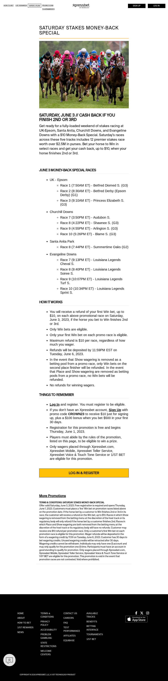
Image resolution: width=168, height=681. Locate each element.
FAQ (65, 623)
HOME (20, 613)
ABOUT (21, 618)
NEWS (20, 632)
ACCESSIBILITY (49, 630)
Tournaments (48, 9)
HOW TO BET (24, 623)
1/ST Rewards (21, 5)
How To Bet (9, 5)
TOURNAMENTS (94, 634)
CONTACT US (70, 613)
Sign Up (136, 6)
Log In (156, 6)
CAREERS (68, 618)
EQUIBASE (69, 640)
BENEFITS (91, 621)
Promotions (47, 5)
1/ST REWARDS (25, 627)
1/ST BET (91, 639)
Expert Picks (34, 5)
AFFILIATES (69, 635)
